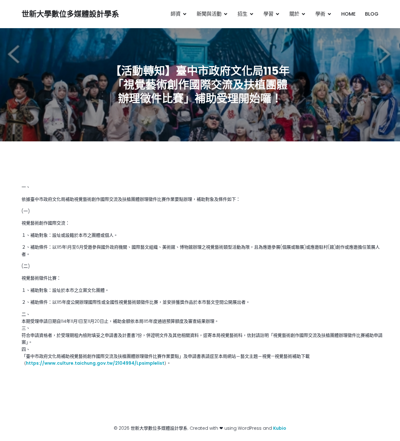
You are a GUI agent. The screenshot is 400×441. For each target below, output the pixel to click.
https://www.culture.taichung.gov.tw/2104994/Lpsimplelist (95, 363)
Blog (371, 14)
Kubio (279, 428)
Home (348, 14)
